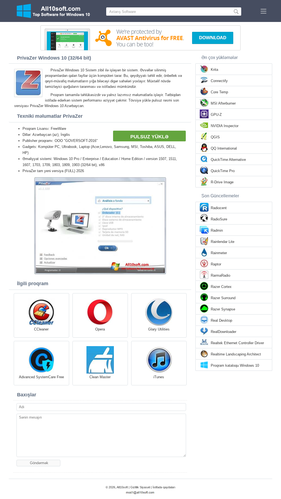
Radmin (217, 230)
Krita (214, 70)
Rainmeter (219, 253)
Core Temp (219, 92)
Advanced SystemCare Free (41, 377)
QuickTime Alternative (228, 160)
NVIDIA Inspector (224, 126)
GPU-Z (216, 115)
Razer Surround (223, 298)
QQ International (224, 148)
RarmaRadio (220, 275)
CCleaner (41, 329)
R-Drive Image (222, 182)
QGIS (215, 137)
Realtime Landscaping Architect (236, 354)
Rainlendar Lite (222, 242)
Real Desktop (221, 320)
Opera (100, 329)
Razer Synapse (223, 309)
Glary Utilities (159, 329)
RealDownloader (223, 332)
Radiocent (219, 208)
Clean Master (100, 377)
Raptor (216, 264)
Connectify (219, 81)
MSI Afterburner (223, 103)
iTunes (158, 377)
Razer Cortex (221, 287)
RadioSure (219, 219)
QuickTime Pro (223, 171)
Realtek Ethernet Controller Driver (237, 343)
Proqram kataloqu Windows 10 (235, 365)
